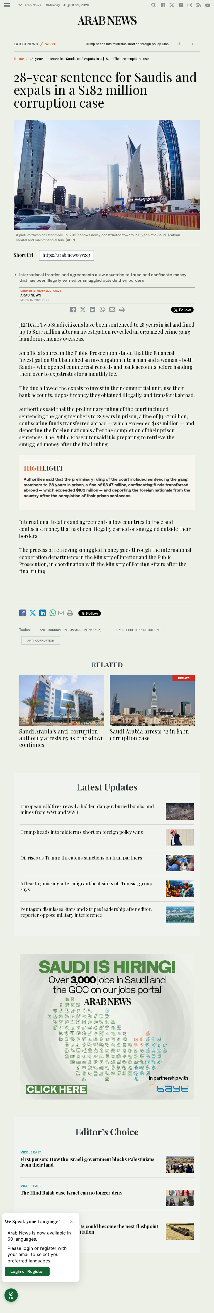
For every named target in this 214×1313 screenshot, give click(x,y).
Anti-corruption (40, 640)
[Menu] (7, 5)
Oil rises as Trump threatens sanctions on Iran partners (81, 857)
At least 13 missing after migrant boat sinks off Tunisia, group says (86, 886)
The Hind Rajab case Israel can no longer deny (71, 1192)
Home (19, 58)
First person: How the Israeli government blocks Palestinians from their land (87, 1162)
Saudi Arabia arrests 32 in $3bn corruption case (149, 734)
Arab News (33, 5)
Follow (184, 309)
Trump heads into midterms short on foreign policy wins (127, 44)
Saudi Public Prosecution (137, 629)
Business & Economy (62, 41)
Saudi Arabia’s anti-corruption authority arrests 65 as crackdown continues (61, 737)
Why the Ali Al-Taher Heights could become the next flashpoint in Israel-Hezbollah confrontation (89, 1229)
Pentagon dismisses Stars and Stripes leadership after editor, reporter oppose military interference (86, 912)
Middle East (30, 1152)
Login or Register (27, 1271)
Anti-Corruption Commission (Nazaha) (70, 629)
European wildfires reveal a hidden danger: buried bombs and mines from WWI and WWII (87, 809)
